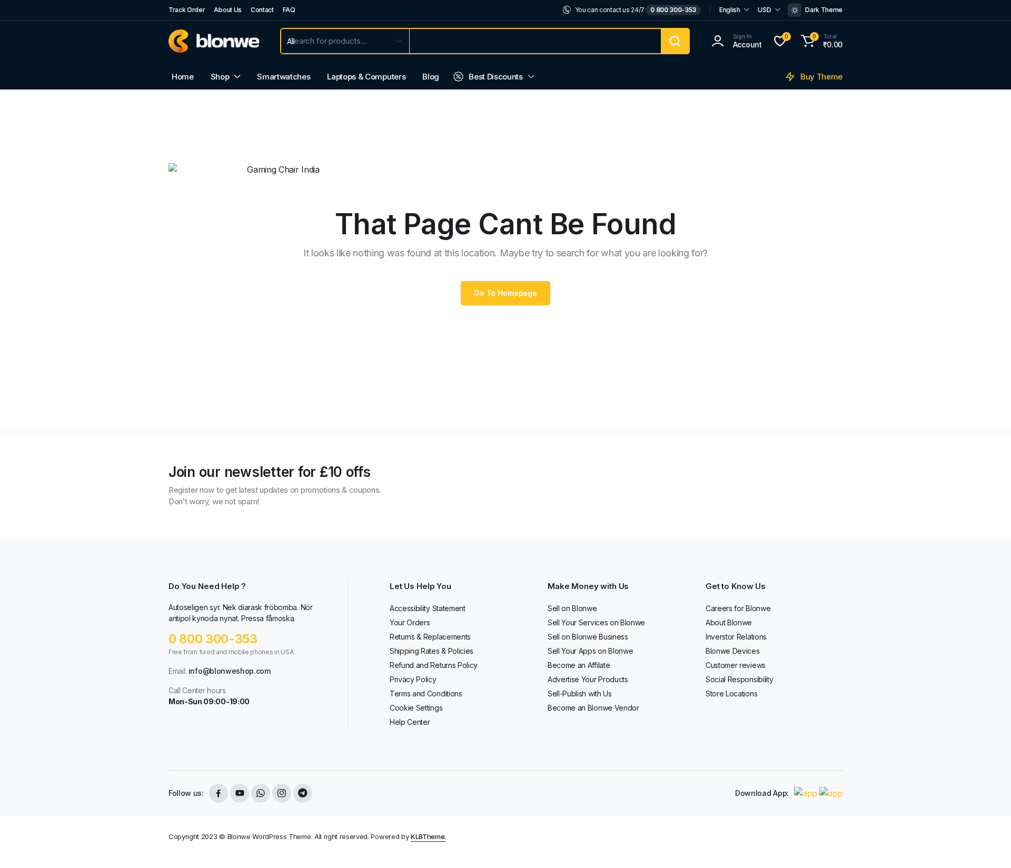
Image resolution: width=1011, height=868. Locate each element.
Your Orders (410, 622)
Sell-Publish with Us (580, 693)
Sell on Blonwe (572, 608)
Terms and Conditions (426, 693)
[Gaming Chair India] (214, 41)
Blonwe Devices (733, 650)
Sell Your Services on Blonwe (596, 622)
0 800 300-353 (673, 10)
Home (183, 77)
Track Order (186, 10)
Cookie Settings (416, 707)
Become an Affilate (579, 665)
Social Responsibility (739, 679)
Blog (430, 77)
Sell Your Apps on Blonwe (590, 650)
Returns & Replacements (430, 636)
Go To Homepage (505, 292)
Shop (220, 77)
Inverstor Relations (736, 636)
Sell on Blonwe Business (588, 636)
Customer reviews (736, 665)
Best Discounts (496, 77)
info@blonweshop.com (230, 670)
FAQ (289, 10)
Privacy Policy (413, 679)
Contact (262, 10)
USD (764, 10)
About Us (227, 10)
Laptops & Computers (366, 77)
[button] (820, 41)
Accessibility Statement (427, 608)
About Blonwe (729, 622)
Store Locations (731, 693)
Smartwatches (283, 77)
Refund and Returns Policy (434, 665)
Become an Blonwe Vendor (593, 707)
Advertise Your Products (588, 679)
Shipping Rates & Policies (431, 650)
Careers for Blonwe (738, 608)
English (729, 10)
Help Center (410, 721)
